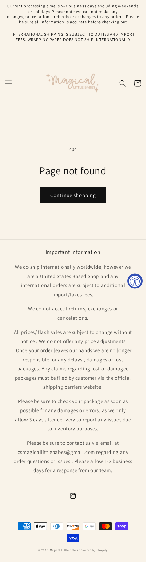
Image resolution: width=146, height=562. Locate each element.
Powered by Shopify (93, 550)
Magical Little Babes (64, 550)
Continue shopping (73, 195)
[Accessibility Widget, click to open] (135, 281)
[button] (8, 83)
